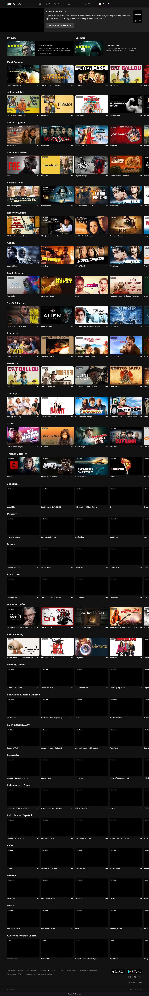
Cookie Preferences (74, 994)
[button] (60, 25)
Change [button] (139, 982)
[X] (140, 977)
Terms (60, 970)
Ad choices (11, 974)
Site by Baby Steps (135, 989)
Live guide (47, 4)
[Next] (142, 73)
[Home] (14, 4)
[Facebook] (135, 977)
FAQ (19, 974)
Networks (106, 4)
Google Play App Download (134, 972)
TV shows (92, 4)
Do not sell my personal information (37, 974)
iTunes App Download (118, 972)
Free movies (76, 4)
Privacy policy (70, 970)
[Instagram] (129, 977)
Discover (61, 4)
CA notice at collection (88, 970)
